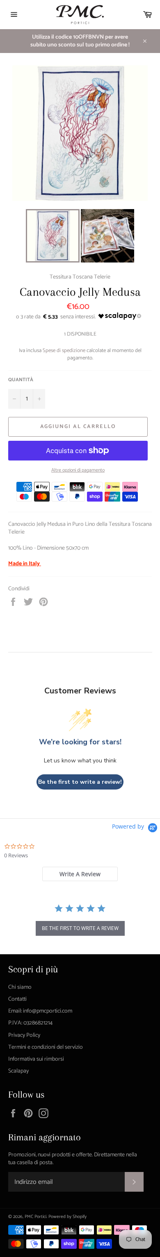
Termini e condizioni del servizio (45, 1047)
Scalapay (18, 1071)
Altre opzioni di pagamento (78, 470)
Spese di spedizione (64, 350)
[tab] (79, 874)
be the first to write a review (80, 928)
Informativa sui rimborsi (36, 1059)
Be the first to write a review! (80, 782)
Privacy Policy (24, 1035)
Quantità (20, 380)
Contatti (17, 999)
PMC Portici (35, 1216)
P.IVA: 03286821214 (30, 1023)
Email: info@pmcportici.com (40, 1011)
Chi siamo (20, 987)
